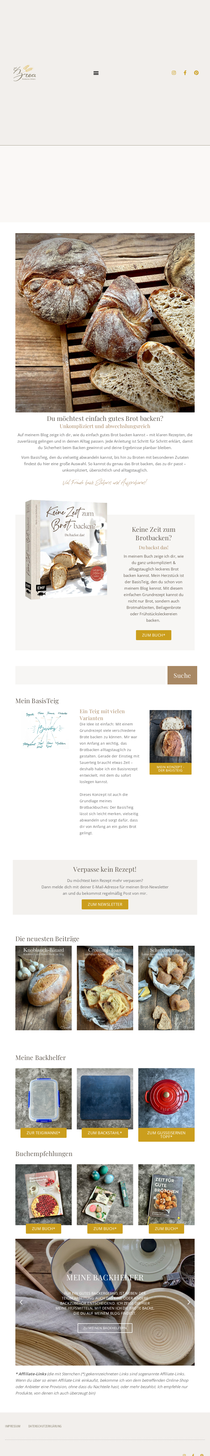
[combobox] (90, 675)
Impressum (12, 1426)
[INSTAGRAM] (174, 73)
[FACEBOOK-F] (185, 73)
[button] (96, 72)
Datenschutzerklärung (45, 1426)
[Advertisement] (105, 184)
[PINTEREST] (196, 73)
